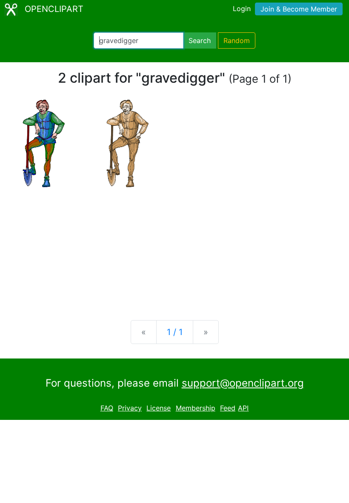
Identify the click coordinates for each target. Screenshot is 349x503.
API (243, 408)
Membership (195, 408)
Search (200, 40)
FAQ (106, 408)
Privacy (130, 408)
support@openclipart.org (243, 383)
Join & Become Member (298, 9)
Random (236, 40)
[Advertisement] (174, 246)
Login (242, 8)
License (158, 408)
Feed (227, 408)
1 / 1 (175, 332)
